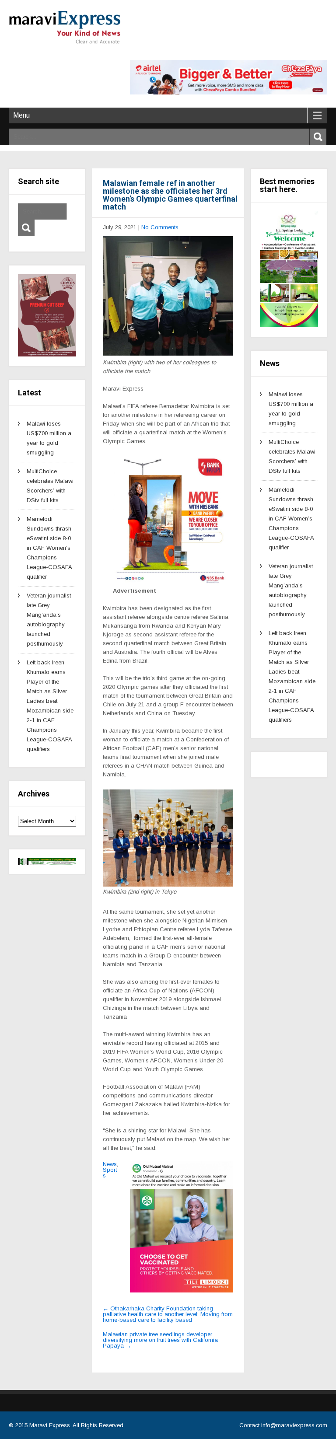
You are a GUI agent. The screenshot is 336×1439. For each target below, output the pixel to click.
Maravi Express (49, 1425)
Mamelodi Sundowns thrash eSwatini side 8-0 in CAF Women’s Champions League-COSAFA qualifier (49, 548)
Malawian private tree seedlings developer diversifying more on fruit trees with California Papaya (160, 1340)
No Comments (159, 227)
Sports (110, 1173)
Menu (21, 115)
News (110, 1164)
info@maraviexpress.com (294, 1425)
